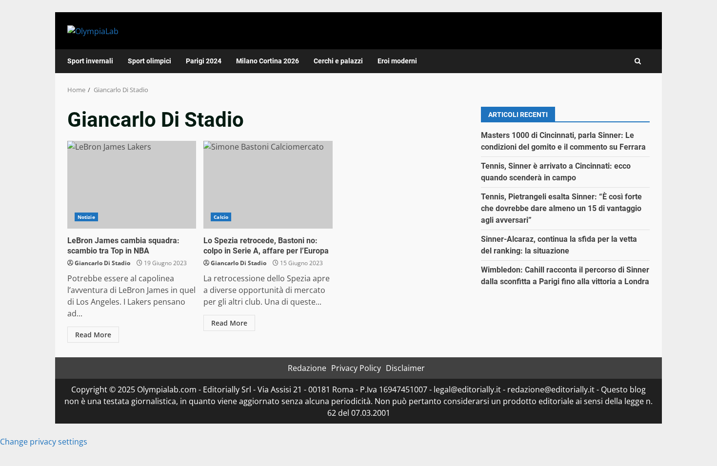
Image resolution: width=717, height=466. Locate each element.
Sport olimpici (149, 61)
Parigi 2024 (203, 61)
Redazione (307, 368)
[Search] (638, 61)
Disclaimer (405, 368)
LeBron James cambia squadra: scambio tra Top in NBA (131, 185)
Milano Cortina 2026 (267, 61)
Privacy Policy (356, 368)
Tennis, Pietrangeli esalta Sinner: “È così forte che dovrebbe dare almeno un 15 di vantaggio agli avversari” (561, 208)
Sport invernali (90, 61)
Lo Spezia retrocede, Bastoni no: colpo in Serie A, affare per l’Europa (267, 185)
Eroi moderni (397, 61)
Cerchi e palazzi (338, 61)
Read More (93, 334)
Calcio (221, 217)
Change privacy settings (43, 441)
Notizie (86, 217)
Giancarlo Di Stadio (102, 263)
